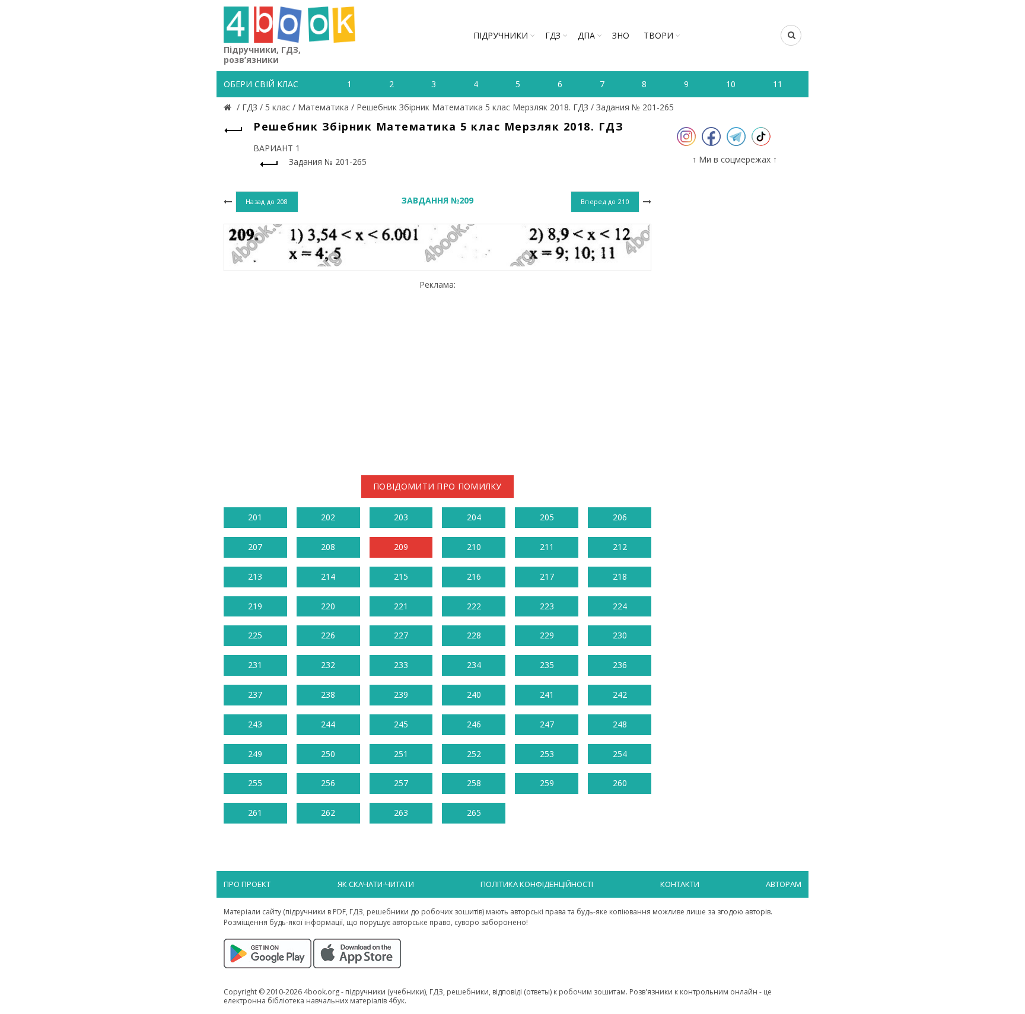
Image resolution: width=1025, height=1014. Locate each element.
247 (547, 724)
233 (401, 664)
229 (547, 635)
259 (547, 783)
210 (474, 546)
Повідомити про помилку (437, 486)
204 (474, 517)
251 (401, 753)
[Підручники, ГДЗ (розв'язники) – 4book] (229, 107)
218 (620, 576)
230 (620, 635)
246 (474, 724)
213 (255, 576)
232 (328, 664)
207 (255, 546)
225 (255, 635)
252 (474, 753)
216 (474, 576)
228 (474, 635)
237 (255, 694)
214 (328, 576)
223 (547, 606)
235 (547, 664)
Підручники (500, 35)
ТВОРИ (658, 35)
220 (328, 606)
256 (328, 783)
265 (474, 812)
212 (620, 546)
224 (620, 606)
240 (474, 694)
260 (620, 783)
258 (474, 783)
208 (328, 546)
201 (255, 517)
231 (255, 664)
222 (474, 606)
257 (401, 783)
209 (401, 546)
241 (547, 694)
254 (620, 753)
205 (547, 517)
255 (255, 783)
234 (474, 664)
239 (401, 694)
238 (328, 694)
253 (547, 753)
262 (328, 812)
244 (328, 724)
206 (620, 517)
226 (328, 635)
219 (255, 606)
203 (401, 517)
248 (620, 724)
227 (401, 635)
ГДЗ (553, 35)
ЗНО (620, 35)
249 (255, 753)
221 (401, 606)
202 (328, 517)
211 (547, 546)
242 (620, 694)
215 (401, 576)
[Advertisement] (437, 373)
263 (401, 812)
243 (255, 724)
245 (401, 724)
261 (255, 812)
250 (328, 753)
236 (620, 664)
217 (547, 576)
